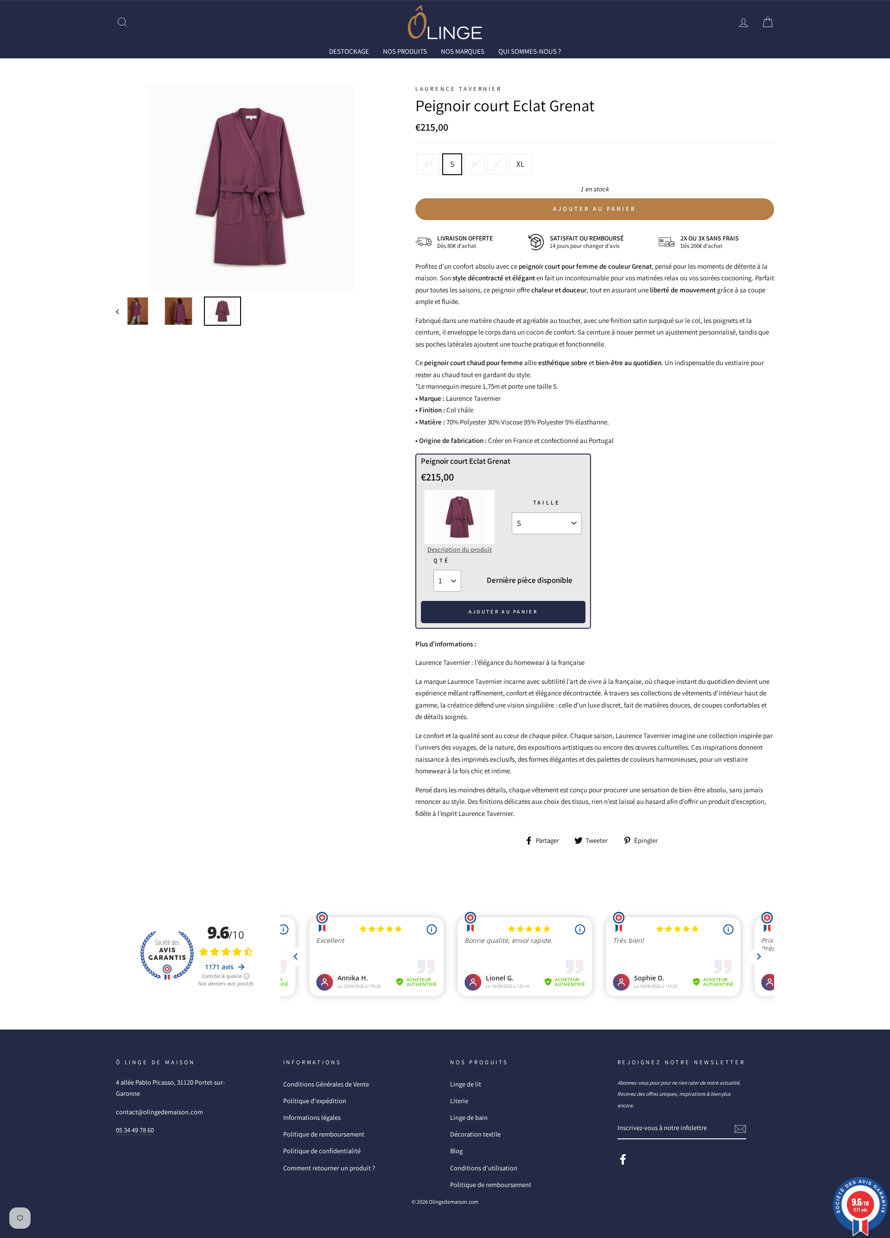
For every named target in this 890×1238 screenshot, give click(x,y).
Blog (456, 1150)
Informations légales (312, 1117)
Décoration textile (475, 1134)
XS (428, 164)
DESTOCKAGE (349, 51)
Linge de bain (469, 1117)
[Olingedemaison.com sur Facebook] (623, 1159)
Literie (459, 1100)
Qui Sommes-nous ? (529, 51)
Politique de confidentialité (322, 1150)
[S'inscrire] (740, 1128)
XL (520, 164)
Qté (441, 560)
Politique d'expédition (314, 1100)
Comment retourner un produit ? (329, 1167)
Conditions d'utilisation (483, 1167)
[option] (250, 187)
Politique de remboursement (323, 1134)
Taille (546, 502)
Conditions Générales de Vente (326, 1084)
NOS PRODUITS (405, 51)
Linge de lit (465, 1084)
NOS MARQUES (462, 51)
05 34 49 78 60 (135, 1129)
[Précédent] (121, 311)
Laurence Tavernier (458, 89)
